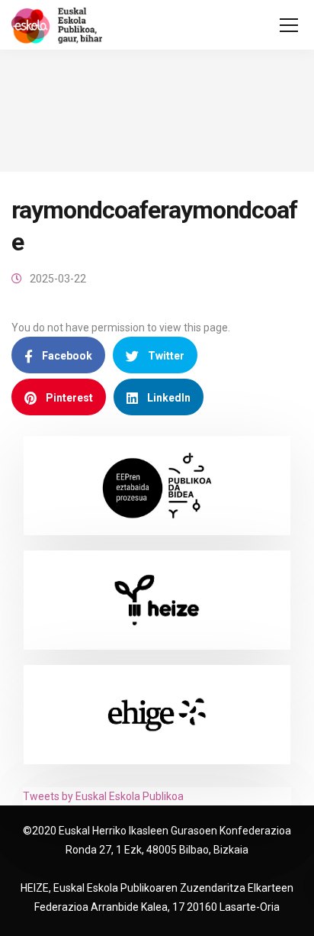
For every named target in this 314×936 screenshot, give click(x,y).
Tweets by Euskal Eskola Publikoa (103, 796)
